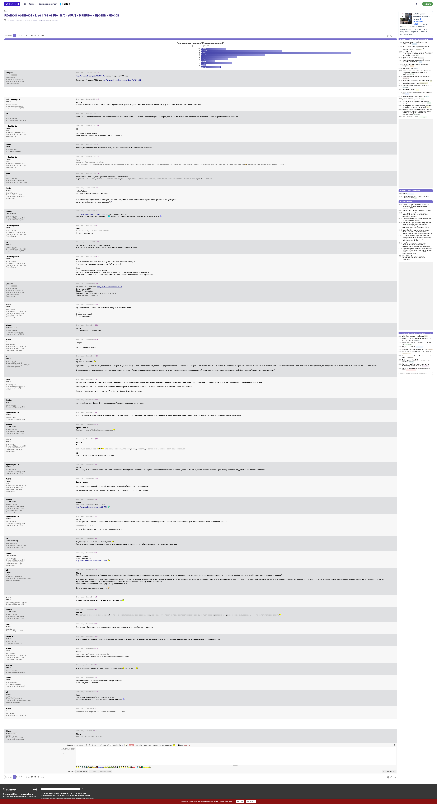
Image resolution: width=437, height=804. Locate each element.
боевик (18, 20)
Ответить (392, 72)
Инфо (386, 72)
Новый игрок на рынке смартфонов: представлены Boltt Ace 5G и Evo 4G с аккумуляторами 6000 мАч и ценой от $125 (416, 244)
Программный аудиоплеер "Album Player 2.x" (417, 85)
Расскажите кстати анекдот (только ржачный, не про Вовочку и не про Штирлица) (417, 106)
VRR (405, 194)
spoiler (116, 745)
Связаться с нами (47, 793)
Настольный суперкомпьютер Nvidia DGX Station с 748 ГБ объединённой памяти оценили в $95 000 (416, 206)
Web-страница (10, 198)
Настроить (250, 801)
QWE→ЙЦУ (168, 745)
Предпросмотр (105, 771)
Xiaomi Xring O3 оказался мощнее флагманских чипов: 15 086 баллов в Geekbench (414, 257)
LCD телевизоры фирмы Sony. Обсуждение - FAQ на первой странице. (417, 61)
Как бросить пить (408, 68)
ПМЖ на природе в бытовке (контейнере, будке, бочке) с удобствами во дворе (416, 102)
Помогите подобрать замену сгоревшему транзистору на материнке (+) (415, 364)
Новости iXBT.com (406, 202)
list (140, 745)
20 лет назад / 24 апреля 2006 (87, 113)
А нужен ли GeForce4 (409, 347)
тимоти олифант (35, 20)
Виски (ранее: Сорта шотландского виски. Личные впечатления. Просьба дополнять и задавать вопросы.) (417, 48)
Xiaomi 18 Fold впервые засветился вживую (417, 210)
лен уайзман (11, 20)
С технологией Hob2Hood (418, 21)
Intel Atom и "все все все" (411, 117)
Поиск (72, 793)
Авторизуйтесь (82, 771)
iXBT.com (44, 798)
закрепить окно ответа (68, 752)
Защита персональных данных (80, 795)
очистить (187, 745)
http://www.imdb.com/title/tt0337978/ (90, 76)
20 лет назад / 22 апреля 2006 (87, 72)
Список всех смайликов (68, 749)
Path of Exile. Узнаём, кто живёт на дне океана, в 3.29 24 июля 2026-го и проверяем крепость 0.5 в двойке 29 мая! (418, 53)
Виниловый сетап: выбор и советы (414, 96)
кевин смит (54, 20)
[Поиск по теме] (391, 36)
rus (163, 745)
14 (35, 35)
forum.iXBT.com (84, 798)
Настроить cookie (63, 795)
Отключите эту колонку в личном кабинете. (414, 373)
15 (38, 35)
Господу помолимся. (409, 90)
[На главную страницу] (12, 4)
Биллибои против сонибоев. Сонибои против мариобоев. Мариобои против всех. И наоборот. (417, 72)
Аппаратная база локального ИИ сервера (416, 80)
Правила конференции (61, 793)
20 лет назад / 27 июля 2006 (86, 708)
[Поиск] (417, 4)
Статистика (82, 793)
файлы (181, 745)
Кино (6, 11)
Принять (240, 801)
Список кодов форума (68, 748)
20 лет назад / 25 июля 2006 (87, 283)
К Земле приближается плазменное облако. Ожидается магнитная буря (417, 219)
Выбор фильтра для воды (411, 83)
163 (205, 46)
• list (136, 745)
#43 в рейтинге (23, 602)
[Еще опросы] (207, 46)
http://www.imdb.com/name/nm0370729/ (91, 561)
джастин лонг (45, 20)
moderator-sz (198, 46)
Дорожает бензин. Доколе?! (411, 99)
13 (32, 35)
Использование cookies (48, 795)
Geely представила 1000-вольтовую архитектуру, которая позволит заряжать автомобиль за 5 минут (416, 214)
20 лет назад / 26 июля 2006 (87, 648)
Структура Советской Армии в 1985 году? (415, 349)
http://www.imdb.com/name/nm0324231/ (91, 507)
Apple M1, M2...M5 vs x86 (410, 57)
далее (42, 35)
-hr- (160, 745)
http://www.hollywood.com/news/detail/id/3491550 (121, 80)
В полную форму (389, 771)
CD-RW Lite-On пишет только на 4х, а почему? (416, 352)
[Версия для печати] (388, 36)
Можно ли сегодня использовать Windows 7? (417, 76)
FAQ (76, 793)
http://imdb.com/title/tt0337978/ (109, 287)
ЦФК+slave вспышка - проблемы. (413, 336)
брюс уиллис (25, 20)
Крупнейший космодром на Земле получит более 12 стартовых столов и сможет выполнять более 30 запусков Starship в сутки (417, 231)
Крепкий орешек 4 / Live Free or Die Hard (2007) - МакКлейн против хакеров (61, 15)
